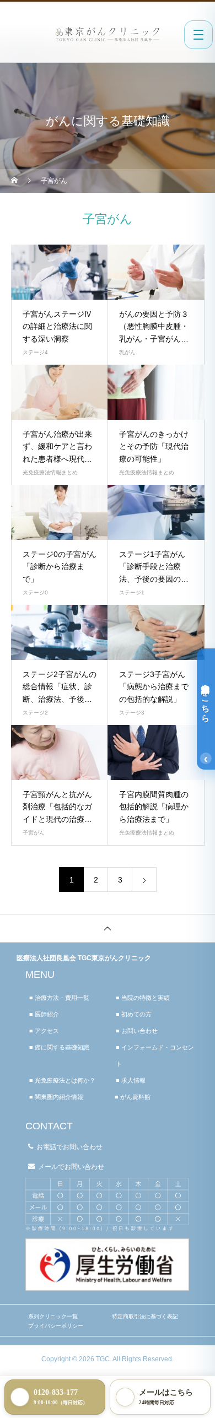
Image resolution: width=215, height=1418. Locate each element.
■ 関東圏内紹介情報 (56, 1097)
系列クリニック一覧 (53, 1316)
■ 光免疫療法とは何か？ (62, 1080)
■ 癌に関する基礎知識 (59, 1047)
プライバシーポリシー (55, 1326)
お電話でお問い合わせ (69, 1147)
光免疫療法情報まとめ (50, 472)
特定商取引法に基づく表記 (145, 1316)
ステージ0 (35, 592)
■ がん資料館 (132, 1097)
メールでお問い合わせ (71, 1167)
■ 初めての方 (134, 1014)
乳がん (127, 352)
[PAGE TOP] (107, 928)
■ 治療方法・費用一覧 (59, 997)
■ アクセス (44, 1030)
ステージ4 (35, 352)
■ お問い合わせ (137, 1030)
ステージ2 (35, 713)
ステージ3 (131, 713)
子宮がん (34, 833)
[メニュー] (198, 34)
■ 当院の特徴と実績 (143, 997)
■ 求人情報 (131, 1080)
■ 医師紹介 (44, 1014)
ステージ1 (131, 592)
